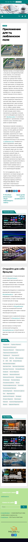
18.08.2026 (7, 431)
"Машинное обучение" (8, 350)
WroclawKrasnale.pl (8, 294)
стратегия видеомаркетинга (16, 401)
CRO (7, 360)
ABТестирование (19, 358)
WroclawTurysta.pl (12, 278)
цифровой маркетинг (14, 404)
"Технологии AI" (15, 355)
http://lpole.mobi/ (11, 116)
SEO (11, 360)
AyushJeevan (4, 517)
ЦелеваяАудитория (7, 390)
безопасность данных (19, 390)
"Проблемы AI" (6, 355)
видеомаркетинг (11, 393)
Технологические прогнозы (9, 388)
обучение (5, 401)
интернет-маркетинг (8, 399)
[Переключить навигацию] (25, 16)
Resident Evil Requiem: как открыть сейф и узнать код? (13, 240)
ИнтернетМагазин (17, 360)
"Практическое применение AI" (10, 352)
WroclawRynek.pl (18, 306)
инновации (18, 396)
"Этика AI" (5, 358)
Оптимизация (6, 379)
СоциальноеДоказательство (9, 385)
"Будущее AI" (6, 344)
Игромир (5, 25)
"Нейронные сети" (20, 350)
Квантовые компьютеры (18, 366)
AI (3, 360)
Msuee (14, 431)
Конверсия (5, 371)
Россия (17, 382)
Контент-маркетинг (14, 371)
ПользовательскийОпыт (8, 382)
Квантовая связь (7, 366)
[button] (19, 16)
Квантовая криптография (9, 363)
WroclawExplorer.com (8, 330)
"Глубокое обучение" (16, 344)
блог (4, 393)
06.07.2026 (7, 480)
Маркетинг (5, 374)
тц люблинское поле (8, 141)
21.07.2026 (7, 464)
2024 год (11, 358)
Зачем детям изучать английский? (20, 196)
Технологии (20, 385)
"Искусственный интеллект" (9, 347)
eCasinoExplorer (5, 513)
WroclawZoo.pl (16, 318)
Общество (6, 425)
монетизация (18, 399)
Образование (19, 377)
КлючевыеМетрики (20, 369)
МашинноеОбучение (14, 374)
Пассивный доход (15, 379)
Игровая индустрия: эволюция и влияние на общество (13, 255)
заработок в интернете (8, 396)
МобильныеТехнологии (8, 377)
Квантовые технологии (8, 369)
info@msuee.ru (5, 496)
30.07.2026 (7, 447)
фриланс (5, 404)
